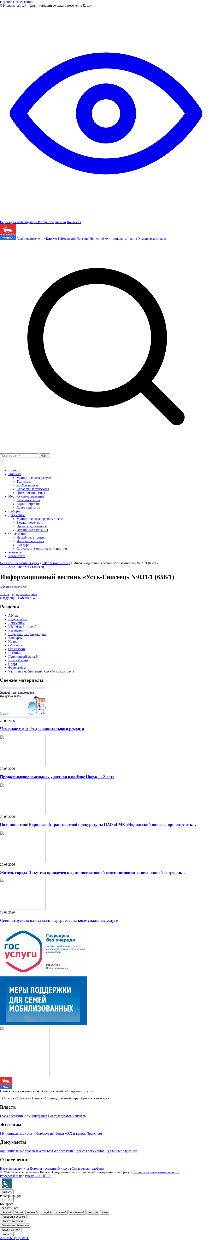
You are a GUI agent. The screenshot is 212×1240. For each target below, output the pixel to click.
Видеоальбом (17, 619)
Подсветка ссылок (13, 1216)
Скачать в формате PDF (13, 586)
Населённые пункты (31, 537)
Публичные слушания (32, 530)
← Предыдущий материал (18, 594)
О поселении (17, 533)
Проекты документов (32, 526)
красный (61, 1212)
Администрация (28, 504)
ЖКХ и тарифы (28, 485)
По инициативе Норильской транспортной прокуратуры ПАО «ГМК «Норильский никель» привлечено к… (98, 824)
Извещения (16, 630)
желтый (93, 1212)
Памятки (14, 652)
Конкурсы (15, 638)
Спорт (12, 664)
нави (105, 1212)
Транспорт (24, 481)
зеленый (32, 1212)
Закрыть (7, 1191)
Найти (44, 455)
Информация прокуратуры (27, 634)
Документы (16, 515)
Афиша (13, 615)
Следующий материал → (17, 598)
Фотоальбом (17, 667)
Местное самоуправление (26, 496)
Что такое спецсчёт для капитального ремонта (42, 729)
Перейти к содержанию (16, 2)
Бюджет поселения (30, 522)
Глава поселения (28, 500)
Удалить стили (11, 1229)
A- (3, 1199)
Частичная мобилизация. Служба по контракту (41, 671)
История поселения (30, 541)
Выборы (14, 511)
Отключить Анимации (15, 1225)
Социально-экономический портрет (42, 548)
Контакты (74, 222)
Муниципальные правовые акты (40, 519)
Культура (23, 545)
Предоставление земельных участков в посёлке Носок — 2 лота (57, 777)
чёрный (6, 1212)
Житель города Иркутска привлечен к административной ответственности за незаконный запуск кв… (92, 872)
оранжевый (77, 1212)
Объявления (16, 649)
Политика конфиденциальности (156, 1172)
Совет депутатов (28, 507)
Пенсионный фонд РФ (24, 656)
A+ (10, 1199)
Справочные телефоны (33, 489)
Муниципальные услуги (34, 478)
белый (19, 1212)
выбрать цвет (10, 1208)
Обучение (15, 645)
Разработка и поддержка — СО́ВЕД (25, 1176)
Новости (14, 470)
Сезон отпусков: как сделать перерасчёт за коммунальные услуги (59, 920)
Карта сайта (16, 556)
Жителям (14, 474)
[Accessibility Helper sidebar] (6, 1184)
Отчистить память (13, 1221)
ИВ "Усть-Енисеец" (22, 626)
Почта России (18, 660)
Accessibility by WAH (14, 1238)
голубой (47, 1212)
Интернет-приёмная (52, 222)
